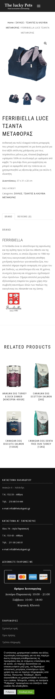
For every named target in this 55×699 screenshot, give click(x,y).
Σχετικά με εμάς (10, 628)
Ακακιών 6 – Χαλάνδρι (13, 487)
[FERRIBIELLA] (13, 301)
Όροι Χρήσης (8, 635)
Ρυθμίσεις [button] (10, 692)
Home (10, 22)
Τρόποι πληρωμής (11, 642)
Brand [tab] (8, 216)
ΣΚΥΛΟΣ (20, 22)
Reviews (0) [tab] (25, 216)
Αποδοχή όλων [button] (26, 692)
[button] (45, 43)
